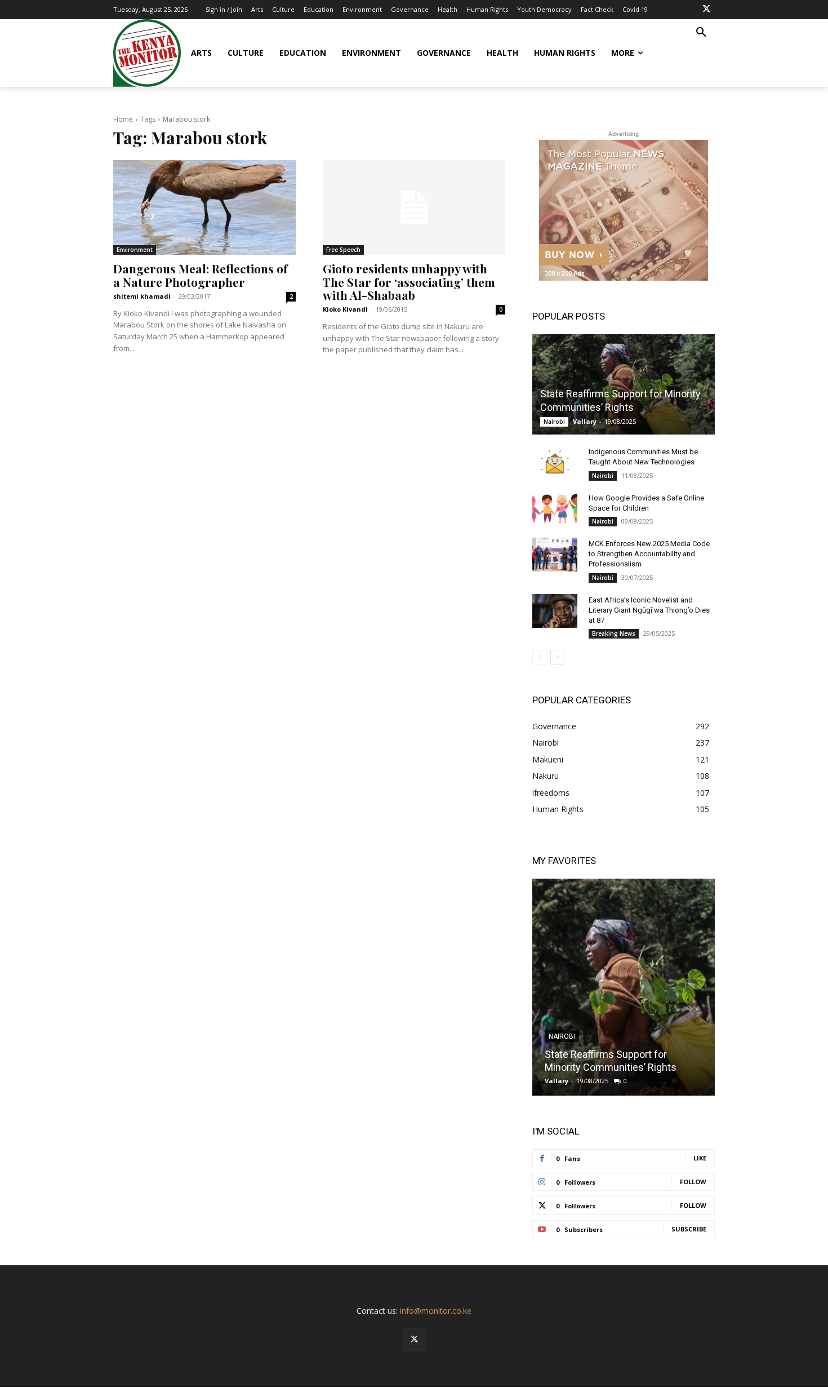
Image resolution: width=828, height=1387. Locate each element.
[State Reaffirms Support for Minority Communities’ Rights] (623, 384)
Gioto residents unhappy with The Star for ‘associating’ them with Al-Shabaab (409, 281)
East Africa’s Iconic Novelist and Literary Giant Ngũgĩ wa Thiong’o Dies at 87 (649, 610)
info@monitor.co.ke (435, 1310)
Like (699, 1158)
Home (123, 119)
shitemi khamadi (142, 296)
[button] (701, 32)
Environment (135, 250)
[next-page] (557, 657)
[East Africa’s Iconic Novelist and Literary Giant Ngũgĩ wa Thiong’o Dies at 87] (554, 611)
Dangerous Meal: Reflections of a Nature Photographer (200, 274)
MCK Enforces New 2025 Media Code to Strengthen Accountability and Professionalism (649, 553)
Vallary (584, 421)
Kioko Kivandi (345, 309)
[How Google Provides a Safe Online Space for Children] (554, 509)
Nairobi (554, 422)
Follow (693, 1181)
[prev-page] (539, 657)
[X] (706, 9)
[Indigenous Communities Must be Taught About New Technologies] (554, 463)
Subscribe (688, 1229)
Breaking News (613, 633)
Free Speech (343, 250)
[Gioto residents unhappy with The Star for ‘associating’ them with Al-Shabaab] (414, 207)
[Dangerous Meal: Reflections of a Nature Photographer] (204, 207)
